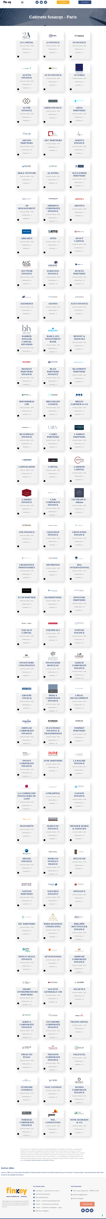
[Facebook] (37, 2)
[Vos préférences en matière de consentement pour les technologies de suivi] (102, 1215)
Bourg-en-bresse (65, 1172)
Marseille (25, 1172)
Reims (44, 1172)
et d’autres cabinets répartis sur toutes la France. (38, 1160)
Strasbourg (33, 1172)
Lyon (12, 1172)
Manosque (55, 1172)
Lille (98, 1172)
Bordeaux (20, 1175)
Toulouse (76, 1172)
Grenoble (18, 1172)
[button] (22, 2)
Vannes (87, 1172)
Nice (40, 1172)
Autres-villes (6, 1172)
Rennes (93, 1172)
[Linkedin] (45, 2)
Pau (48, 1172)
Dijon (82, 1172)
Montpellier (11, 1175)
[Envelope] (41, 2)
